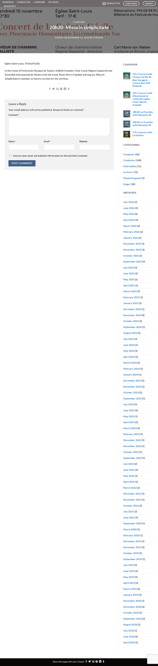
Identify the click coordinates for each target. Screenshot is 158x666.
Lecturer (128, 172)
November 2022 (132, 446)
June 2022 (129, 469)
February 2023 (131, 434)
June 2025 (129, 273)
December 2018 (132, 600)
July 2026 (128, 201)
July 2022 (128, 463)
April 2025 (129, 285)
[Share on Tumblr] (68, 89)
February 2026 (131, 231)
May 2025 (128, 279)
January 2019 (130, 594)
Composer (39, 2)
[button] (111, 3)
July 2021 (128, 511)
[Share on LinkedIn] (65, 89)
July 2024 (128, 338)
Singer (126, 184)
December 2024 (132, 309)
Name (12, 141)
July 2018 (128, 630)
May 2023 (128, 416)
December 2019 (132, 541)
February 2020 (131, 535)
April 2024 (129, 356)
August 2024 (130, 332)
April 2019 (129, 582)
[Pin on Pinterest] (61, 89)
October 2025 (131, 255)
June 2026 (129, 207)
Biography (10, 6)
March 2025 (130, 291)
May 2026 (128, 213)
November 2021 (132, 499)
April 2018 (129, 642)
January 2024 (130, 374)
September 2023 (132, 398)
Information (129, 166)
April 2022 (129, 481)
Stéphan (98, 37)
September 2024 (132, 327)
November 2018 (132, 606)
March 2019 (130, 588)
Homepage (8, 2)
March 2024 (130, 362)
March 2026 (130, 225)
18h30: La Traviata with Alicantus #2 (143, 113)
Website (83, 141)
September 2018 (132, 618)
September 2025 (132, 261)
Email (47, 141)
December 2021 (132, 493)
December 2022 (132, 440)
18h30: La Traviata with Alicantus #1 (143, 123)
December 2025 (132, 243)
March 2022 (130, 487)
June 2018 (129, 636)
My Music (53, 2)
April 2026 (129, 219)
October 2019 (131, 553)
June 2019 (129, 570)
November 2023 (132, 386)
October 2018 (131, 612)
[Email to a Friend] (57, 89)
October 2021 (131, 505)
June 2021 (129, 517)
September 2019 (132, 559)
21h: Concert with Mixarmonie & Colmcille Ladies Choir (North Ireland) (142, 98)
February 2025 (131, 297)
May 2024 (128, 350)
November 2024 (132, 315)
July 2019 (128, 564)
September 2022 (132, 457)
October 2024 (131, 321)
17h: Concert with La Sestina (142, 134)
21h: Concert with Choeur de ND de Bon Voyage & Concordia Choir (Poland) (142, 79)
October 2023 (131, 392)
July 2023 (128, 404)
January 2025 (130, 303)
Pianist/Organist (132, 178)
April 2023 (129, 422)
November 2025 (132, 249)
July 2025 (128, 267)
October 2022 (131, 451)
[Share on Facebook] (50, 89)
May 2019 (128, 576)
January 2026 (130, 237)
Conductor (23, 2)
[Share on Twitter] (53, 89)
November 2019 (132, 547)
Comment (13, 114)
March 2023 (130, 428)
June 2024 (129, 344)
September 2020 (132, 523)
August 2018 (130, 624)
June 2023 (129, 410)
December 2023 (132, 380)
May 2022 (128, 475)
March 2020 (130, 529)
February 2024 (131, 368)
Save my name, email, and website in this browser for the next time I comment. (50, 155)
